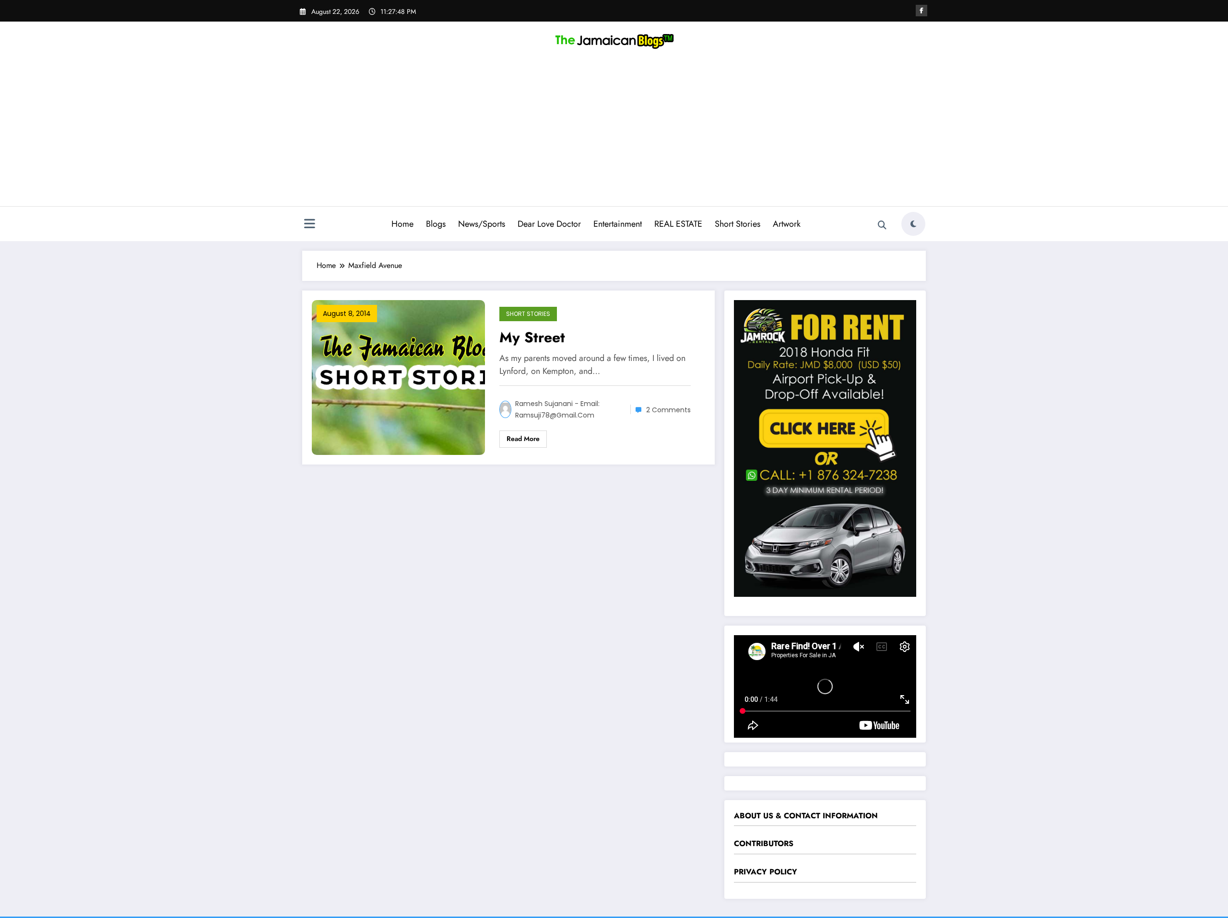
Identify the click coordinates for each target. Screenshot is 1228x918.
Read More (523, 438)
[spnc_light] (913, 224)
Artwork (787, 224)
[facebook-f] (921, 10)
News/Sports (481, 224)
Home (402, 224)
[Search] (882, 225)
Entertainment (617, 224)
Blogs (436, 224)
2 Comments (668, 410)
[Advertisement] (614, 134)
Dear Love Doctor (549, 224)
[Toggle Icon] (309, 225)
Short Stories (737, 224)
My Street (532, 337)
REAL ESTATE (678, 224)
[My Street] (398, 376)
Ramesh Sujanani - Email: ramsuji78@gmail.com (557, 409)
